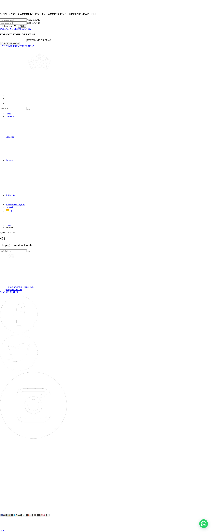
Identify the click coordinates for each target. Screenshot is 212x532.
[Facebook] (19, 332)
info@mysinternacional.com (20, 287)
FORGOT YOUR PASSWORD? (15, 29)
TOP (2, 530)
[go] (28, 109)
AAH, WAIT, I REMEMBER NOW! (17, 46)
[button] (203, 523)
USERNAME (33, 20)
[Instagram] (33, 438)
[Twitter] (18, 370)
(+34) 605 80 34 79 (9, 292)
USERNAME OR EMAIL (39, 40)
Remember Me (10, 26)
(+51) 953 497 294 (13, 289)
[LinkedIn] (37, 512)
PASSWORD (33, 23)
